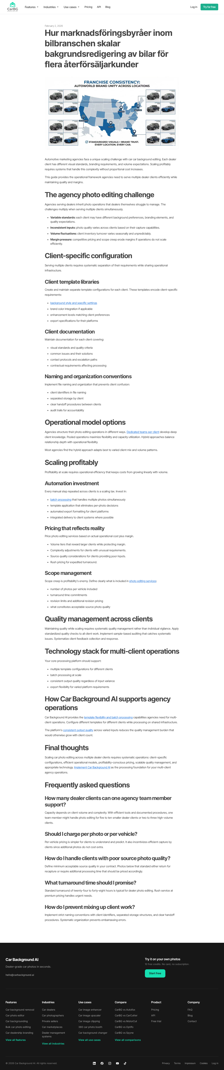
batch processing (60, 499)
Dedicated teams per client (143, 432)
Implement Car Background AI (92, 767)
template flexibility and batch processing (108, 717)
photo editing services (142, 581)
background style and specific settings (73, 303)
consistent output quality (78, 730)
